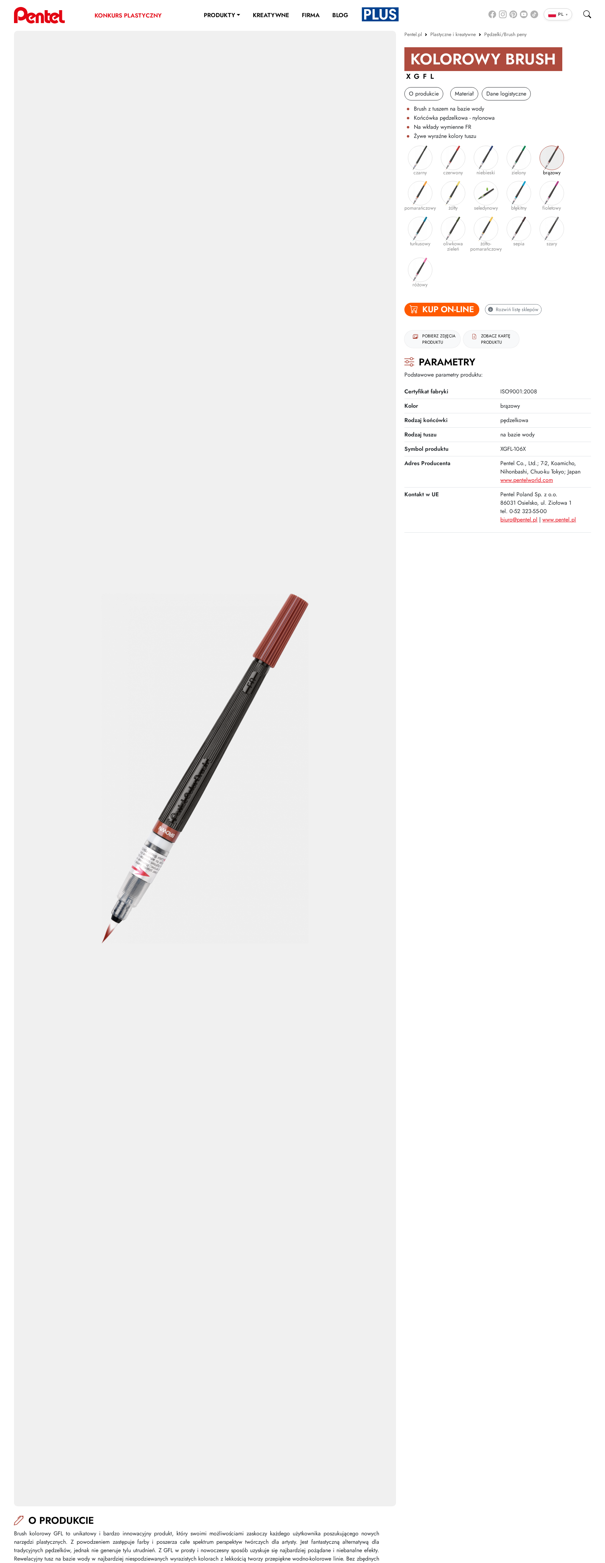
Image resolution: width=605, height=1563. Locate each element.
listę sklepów (517, 309)
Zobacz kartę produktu (495, 339)
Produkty (219, 15)
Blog (340, 15)
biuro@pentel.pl (518, 520)
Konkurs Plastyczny (128, 15)
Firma (311, 15)
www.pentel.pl (559, 520)
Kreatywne (271, 15)
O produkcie (424, 94)
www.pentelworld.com (526, 480)
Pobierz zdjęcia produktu (439, 339)
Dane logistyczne (506, 94)
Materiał (464, 94)
